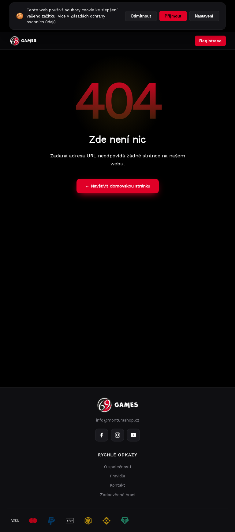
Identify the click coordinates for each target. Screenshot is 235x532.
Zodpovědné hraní (117, 494)
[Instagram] (117, 435)
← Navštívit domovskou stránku (117, 185)
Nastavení (204, 16)
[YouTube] (133, 435)
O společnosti (117, 467)
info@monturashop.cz (117, 420)
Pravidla (117, 476)
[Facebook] (101, 435)
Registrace (210, 40)
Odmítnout (141, 16)
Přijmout (173, 16)
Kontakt (117, 485)
